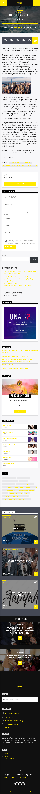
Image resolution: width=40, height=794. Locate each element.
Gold (22, 487)
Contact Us (22, 777)
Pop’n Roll (6, 451)
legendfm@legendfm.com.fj (14, 721)
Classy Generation (9, 445)
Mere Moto (18, 27)
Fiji (23, 484)
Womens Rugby (24, 499)
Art (4, 582)
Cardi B (14, 481)
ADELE (5, 478)
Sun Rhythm (7, 457)
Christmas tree (8, 484)
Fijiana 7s (29, 484)
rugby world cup (16, 493)
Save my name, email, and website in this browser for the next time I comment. (23, 241)
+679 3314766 (9, 717)
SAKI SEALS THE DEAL (10, 283)
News (6, 756)
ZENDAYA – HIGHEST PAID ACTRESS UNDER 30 (18, 286)
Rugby (5, 493)
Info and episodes (20, 412)
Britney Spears (23, 478)
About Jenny (7, 425)
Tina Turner (7, 499)
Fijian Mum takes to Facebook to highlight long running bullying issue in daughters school (17, 360)
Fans (18, 484)
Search (4, 255)
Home (6, 754)
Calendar (6, 481)
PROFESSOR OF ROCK (10, 490)
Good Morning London (10, 438)
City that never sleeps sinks (21, 163)
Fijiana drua (7, 487)
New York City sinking (11, 166)
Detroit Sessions (8, 432)
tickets (25, 496)
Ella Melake (6, 541)
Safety (27, 493)
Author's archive (20, 183)
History (29, 487)
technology (15, 496)
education (7, 517)
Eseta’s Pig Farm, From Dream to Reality (16, 276)
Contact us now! (9, 758)
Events (20, 12)
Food (16, 487)
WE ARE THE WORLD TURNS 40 (20, 561)
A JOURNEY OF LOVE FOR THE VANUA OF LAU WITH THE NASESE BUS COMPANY (20, 352)
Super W (6, 496)
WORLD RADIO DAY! (20, 528)
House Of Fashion (8, 464)
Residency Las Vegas (27, 490)
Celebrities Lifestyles (10, 550)
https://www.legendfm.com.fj (14, 713)
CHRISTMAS (23, 481)
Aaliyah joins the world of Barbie (20, 594)
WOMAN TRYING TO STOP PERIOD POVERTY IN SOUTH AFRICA (20, 657)
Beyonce (12, 478)
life (35, 487)
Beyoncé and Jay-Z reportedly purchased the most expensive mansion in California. (20, 631)
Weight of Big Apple (29, 166)
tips (15, 499)
